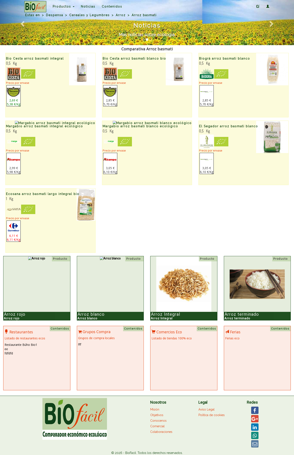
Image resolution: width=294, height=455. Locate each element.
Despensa (54, 15)
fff (79, 344)
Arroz (121, 15)
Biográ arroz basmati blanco (224, 58)
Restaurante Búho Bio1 (21, 345)
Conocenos (158, 420)
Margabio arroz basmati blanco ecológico (140, 126)
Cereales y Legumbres (89, 15)
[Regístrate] (258, 6)
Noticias (88, 6)
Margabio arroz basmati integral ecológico (44, 126)
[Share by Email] (254, 443)
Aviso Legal (206, 409)
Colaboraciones (161, 432)
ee (6, 349)
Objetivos (156, 415)
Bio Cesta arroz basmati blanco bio (134, 58)
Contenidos (112, 6)
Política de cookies (211, 415)
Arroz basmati (144, 15)
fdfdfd (9, 353)
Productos (62, 6)
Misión (154, 409)
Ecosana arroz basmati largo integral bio (42, 194)
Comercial (157, 426)
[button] (22, 22)
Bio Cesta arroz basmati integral (35, 58)
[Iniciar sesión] (268, 6)
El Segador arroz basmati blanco (228, 126)
